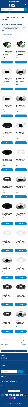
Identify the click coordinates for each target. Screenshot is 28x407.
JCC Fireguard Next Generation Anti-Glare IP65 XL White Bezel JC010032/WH (21, 269)
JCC (3, 55)
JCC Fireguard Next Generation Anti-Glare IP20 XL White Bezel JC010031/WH (21, 243)
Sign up (20, 371)
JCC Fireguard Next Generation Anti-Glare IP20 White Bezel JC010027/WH (20, 162)
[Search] (25, 9)
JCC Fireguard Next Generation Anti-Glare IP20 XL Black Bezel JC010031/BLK (20, 296)
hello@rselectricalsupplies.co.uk (10, 381)
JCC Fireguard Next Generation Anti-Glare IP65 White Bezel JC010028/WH (7, 243)
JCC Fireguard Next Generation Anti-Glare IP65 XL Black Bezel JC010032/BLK (7, 296)
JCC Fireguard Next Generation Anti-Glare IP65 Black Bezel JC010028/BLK (7, 323)
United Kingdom (13, 390)
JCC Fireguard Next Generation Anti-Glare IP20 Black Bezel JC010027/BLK (7, 189)
